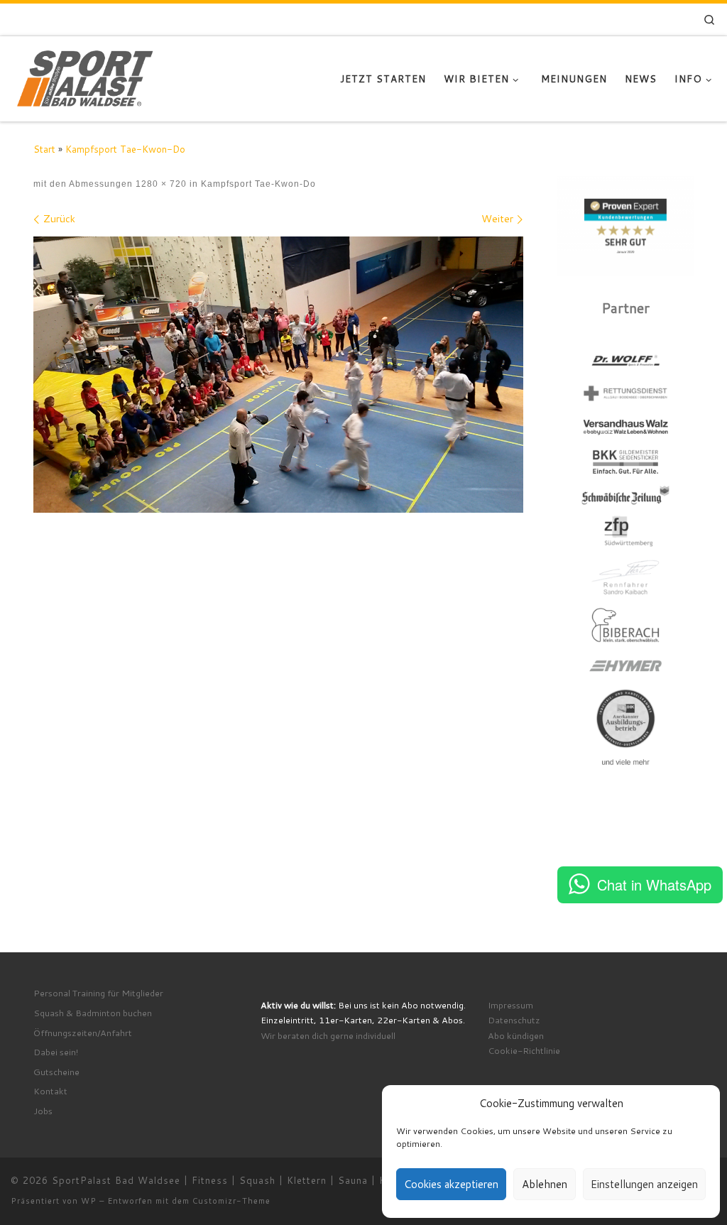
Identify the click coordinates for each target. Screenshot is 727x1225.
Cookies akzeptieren (451, 1184)
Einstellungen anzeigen (644, 1184)
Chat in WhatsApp (654, 884)
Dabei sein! (55, 1051)
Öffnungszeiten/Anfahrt (82, 1032)
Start (44, 149)
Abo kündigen (516, 1035)
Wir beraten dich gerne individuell (328, 1035)
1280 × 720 (160, 183)
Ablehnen (544, 1184)
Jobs (43, 1110)
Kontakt (50, 1090)
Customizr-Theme (231, 1201)
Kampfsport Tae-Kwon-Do (125, 149)
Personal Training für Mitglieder (98, 992)
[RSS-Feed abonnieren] (677, 20)
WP (89, 1201)
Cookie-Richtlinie (524, 1050)
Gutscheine (56, 1071)
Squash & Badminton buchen (92, 1012)
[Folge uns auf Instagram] (625, 20)
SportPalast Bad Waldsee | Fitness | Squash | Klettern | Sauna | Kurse (230, 1180)
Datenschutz (514, 1019)
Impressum (510, 1004)
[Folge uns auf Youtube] (657, 20)
